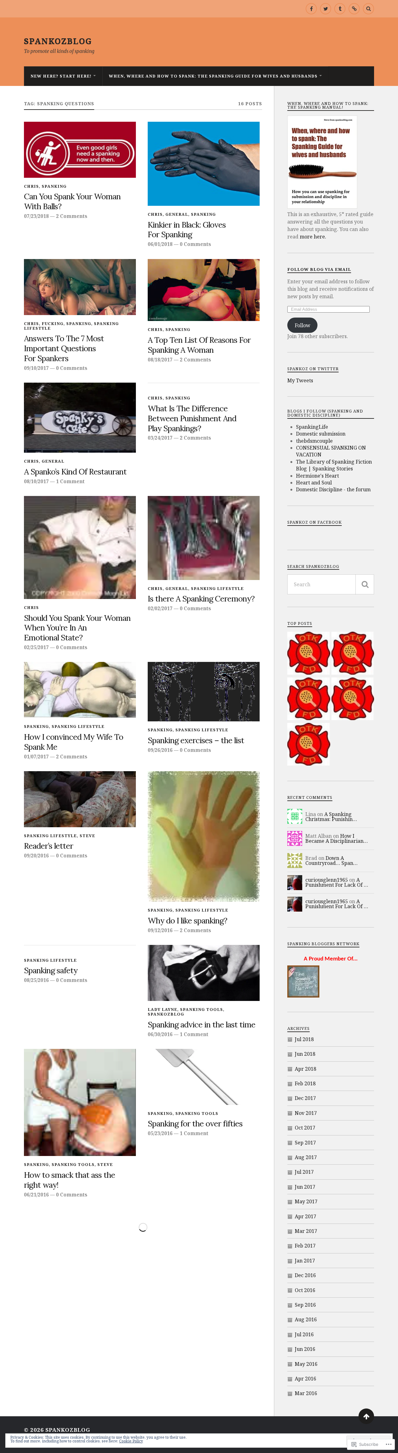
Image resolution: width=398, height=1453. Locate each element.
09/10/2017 (36, 368)
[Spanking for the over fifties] (204, 1077)
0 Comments (195, 244)
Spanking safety (50, 970)
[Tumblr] (339, 8)
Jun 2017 (305, 1186)
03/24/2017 (160, 438)
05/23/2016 (160, 1133)
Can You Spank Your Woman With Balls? (72, 201)
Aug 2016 (306, 1319)
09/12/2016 (160, 930)
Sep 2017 (305, 1142)
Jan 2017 (305, 1260)
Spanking (54, 186)
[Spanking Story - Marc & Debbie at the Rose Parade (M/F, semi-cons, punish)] (308, 654)
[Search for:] (330, 584)
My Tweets (300, 380)
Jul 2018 (304, 1039)
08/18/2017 (160, 359)
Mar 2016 (306, 1393)
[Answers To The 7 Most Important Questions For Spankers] (80, 287)
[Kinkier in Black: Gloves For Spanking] (204, 164)
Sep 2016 (305, 1304)
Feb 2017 (305, 1245)
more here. (313, 236)
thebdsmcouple (314, 440)
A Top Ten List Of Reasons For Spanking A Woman (199, 345)
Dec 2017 (305, 1098)
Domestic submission (320, 433)
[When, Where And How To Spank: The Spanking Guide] (354, 8)
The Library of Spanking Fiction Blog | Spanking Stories (334, 465)
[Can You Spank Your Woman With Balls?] (80, 150)
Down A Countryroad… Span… (331, 860)
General (176, 214)
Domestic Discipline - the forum (333, 489)
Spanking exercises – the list (196, 740)
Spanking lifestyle (217, 588)
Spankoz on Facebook (314, 522)
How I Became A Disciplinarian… (336, 838)
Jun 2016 (305, 1349)
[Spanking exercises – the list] (204, 691)
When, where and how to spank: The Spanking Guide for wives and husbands (213, 76)
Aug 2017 (306, 1157)
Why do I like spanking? (187, 921)
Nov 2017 (306, 1113)
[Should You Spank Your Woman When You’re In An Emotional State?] (80, 547)
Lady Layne (162, 1009)
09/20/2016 (36, 855)
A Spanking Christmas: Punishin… (331, 817)
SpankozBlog (58, 40)
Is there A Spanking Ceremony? (201, 599)
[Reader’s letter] (80, 799)
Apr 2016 (305, 1378)
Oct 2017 (305, 1127)
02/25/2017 (36, 647)
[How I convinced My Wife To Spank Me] (80, 690)
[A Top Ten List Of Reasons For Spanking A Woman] (204, 290)
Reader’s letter (48, 846)
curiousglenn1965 (326, 879)
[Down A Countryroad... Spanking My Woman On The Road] (308, 699)
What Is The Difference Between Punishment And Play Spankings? (192, 418)
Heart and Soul (314, 482)
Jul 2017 (304, 1171)
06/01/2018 (160, 244)
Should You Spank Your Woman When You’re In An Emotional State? (77, 628)
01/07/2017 (36, 756)
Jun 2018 (305, 1053)
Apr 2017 (305, 1216)
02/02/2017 (160, 608)
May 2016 (306, 1364)
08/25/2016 (36, 980)
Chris (31, 186)
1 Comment (70, 481)
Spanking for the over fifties (195, 1124)
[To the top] (366, 1416)
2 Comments (71, 216)
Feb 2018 (305, 1083)
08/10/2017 (36, 481)
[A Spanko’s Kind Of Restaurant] (80, 418)
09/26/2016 (160, 750)
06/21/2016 (36, 1194)
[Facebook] (311, 8)
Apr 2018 (305, 1068)
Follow (302, 325)
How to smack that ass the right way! (69, 1180)
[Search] (368, 8)
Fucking (52, 323)
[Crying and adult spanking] (308, 745)
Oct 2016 (305, 1290)
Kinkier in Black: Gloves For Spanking (187, 230)
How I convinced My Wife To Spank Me (73, 742)
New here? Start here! (60, 76)
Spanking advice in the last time (201, 1025)
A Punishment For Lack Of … (336, 882)
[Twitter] (325, 8)
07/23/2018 (36, 216)
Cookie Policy (131, 1441)
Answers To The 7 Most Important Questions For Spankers (64, 348)
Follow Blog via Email (319, 269)
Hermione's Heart (317, 475)
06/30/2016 (160, 1034)
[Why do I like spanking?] (204, 836)
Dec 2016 (305, 1275)
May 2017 (306, 1201)
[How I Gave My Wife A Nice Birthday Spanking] (352, 699)
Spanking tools (201, 1009)
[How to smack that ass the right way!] (80, 1102)
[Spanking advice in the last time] (204, 973)
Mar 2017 (306, 1231)
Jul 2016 (304, 1334)
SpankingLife (312, 426)
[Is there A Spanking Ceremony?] (204, 538)
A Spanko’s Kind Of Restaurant (75, 472)
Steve (87, 835)
